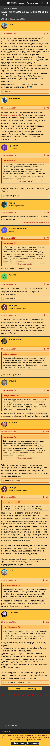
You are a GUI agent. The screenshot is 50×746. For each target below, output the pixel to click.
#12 (47, 580)
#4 (48, 212)
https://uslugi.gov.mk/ (11, 115)
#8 (48, 349)
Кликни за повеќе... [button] (25, 181)
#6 (48, 284)
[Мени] (4, 3)
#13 (47, 622)
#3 (48, 155)
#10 (47, 432)
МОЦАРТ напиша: (10, 585)
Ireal (5, 19)
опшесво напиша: (10, 502)
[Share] (44, 33)
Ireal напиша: (8, 160)
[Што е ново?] (41, 3)
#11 (47, 497)
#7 (48, 315)
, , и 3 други (17, 682)
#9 (48, 390)
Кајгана (6, 731)
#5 (48, 238)
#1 (48, 34)
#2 (48, 108)
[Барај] (46, 3)
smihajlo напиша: (10, 354)
